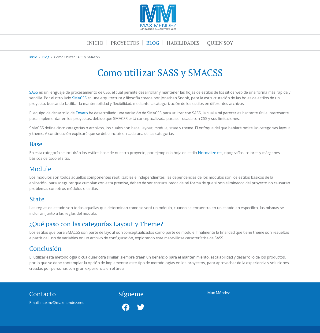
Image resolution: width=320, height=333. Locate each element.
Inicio (95, 42)
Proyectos (125, 42)
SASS (33, 92)
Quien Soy (220, 42)
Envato (82, 112)
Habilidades (183, 42)
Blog (152, 42)
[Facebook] (125, 307)
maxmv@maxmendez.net (62, 302)
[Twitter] (140, 307)
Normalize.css (210, 152)
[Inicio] (158, 7)
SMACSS (79, 97)
